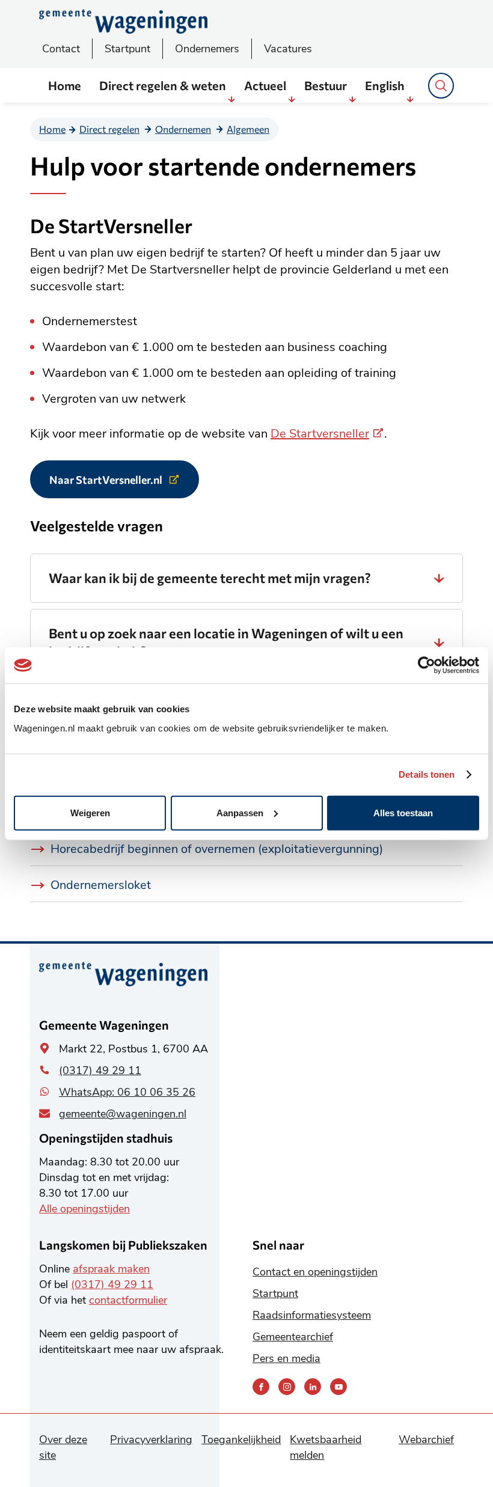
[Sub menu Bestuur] (352, 99)
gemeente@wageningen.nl (122, 1114)
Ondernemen (183, 129)
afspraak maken (111, 1269)
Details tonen (427, 774)
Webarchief (426, 1439)
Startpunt (127, 48)
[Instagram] (286, 1386)
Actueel (265, 85)
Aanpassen (239, 812)
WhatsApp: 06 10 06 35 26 (127, 1092)
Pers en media (286, 1358)
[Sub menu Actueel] (291, 99)
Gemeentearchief (293, 1337)
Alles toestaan (403, 812)
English (385, 85)
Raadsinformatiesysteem (312, 1315)
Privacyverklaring (151, 1439)
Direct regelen (109, 129)
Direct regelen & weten (162, 85)
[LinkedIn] (312, 1386)
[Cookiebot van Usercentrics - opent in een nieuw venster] (426, 665)
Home (64, 85)
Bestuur (325, 85)
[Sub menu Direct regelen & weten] (231, 99)
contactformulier (128, 1300)
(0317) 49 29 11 (100, 1070)
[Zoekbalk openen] (441, 86)
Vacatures (288, 48)
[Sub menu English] (410, 99)
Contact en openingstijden (315, 1272)
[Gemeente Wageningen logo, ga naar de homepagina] (123, 21)
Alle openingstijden (84, 1209)
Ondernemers (207, 48)
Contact (61, 48)
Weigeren (90, 812)
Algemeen (248, 129)
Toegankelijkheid (241, 1439)
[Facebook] (261, 1386)
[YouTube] (338, 1386)
